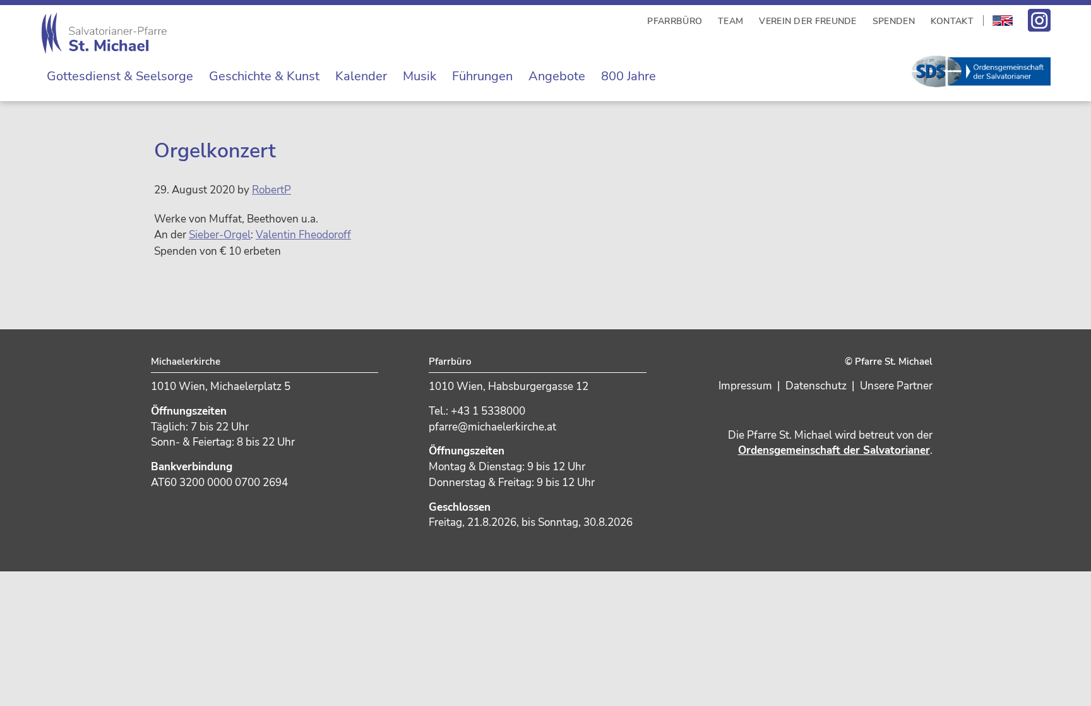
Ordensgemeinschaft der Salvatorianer (834, 450)
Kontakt (952, 21)
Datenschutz (816, 386)
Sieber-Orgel (220, 235)
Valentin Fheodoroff (303, 235)
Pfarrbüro (674, 21)
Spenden (894, 21)
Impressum (745, 386)
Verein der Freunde (807, 21)
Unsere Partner (896, 386)
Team (730, 21)
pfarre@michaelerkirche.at (492, 427)
